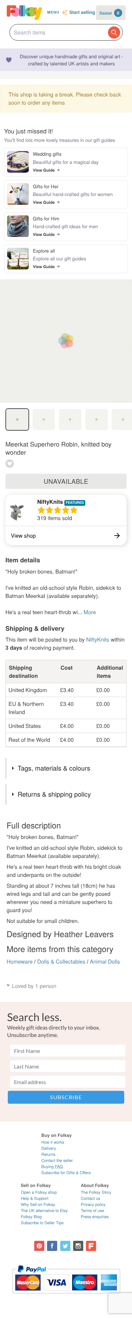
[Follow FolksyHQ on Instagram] (78, 1246)
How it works (52, 1142)
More (90, 612)
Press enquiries (95, 1216)
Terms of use (92, 1210)
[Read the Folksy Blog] (91, 1246)
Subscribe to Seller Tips (42, 1223)
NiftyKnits (50, 501)
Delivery (48, 1148)
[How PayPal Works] (66, 1296)
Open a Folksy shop (39, 1192)
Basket (109, 13)
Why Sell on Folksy (38, 1204)
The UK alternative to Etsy (44, 1210)
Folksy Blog (31, 1216)
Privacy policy (93, 1204)
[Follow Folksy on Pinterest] (39, 1246)
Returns (48, 1154)
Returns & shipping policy (54, 794)
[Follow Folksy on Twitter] (65, 1246)
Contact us (90, 1198)
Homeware (20, 961)
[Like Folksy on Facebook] (52, 1246)
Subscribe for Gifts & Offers (66, 1172)
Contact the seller (57, 1160)
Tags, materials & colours (54, 768)
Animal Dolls (105, 961)
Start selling (82, 12)
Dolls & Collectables (61, 961)
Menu (53, 12)
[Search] (114, 32)
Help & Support (34, 1198)
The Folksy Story (96, 1192)
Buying (52, 1166)
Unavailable (66, 481)
